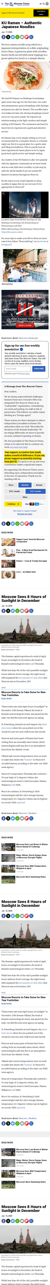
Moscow (23, 813)
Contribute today (41, 13)
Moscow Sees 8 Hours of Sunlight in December (23, 598)
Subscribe (39, 369)
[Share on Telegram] (13, 37)
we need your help (18, 447)
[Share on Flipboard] (27, 37)
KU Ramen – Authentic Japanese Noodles (21, 25)
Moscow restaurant (28, 338)
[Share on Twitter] (8, 37)
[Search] (44, 3)
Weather (32, 813)
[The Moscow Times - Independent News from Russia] (16, 3)
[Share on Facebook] (3, 37)
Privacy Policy (25, 374)
